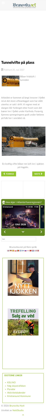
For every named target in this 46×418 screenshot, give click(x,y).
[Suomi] (23, 250)
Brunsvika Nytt (16, 406)
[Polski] (16, 250)
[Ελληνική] (20, 250)
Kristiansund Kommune (19, 396)
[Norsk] (38, 250)
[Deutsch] (11, 250)
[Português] (18, 250)
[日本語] (28, 250)
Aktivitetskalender (16, 393)
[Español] (13, 250)
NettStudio (18, 410)
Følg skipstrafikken (16, 386)
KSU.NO (11, 382)
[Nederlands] (33, 250)
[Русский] (25, 250)
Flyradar (11, 389)
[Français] (35, 250)
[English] (8, 250)
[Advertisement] (23, 33)
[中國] (30, 250)
